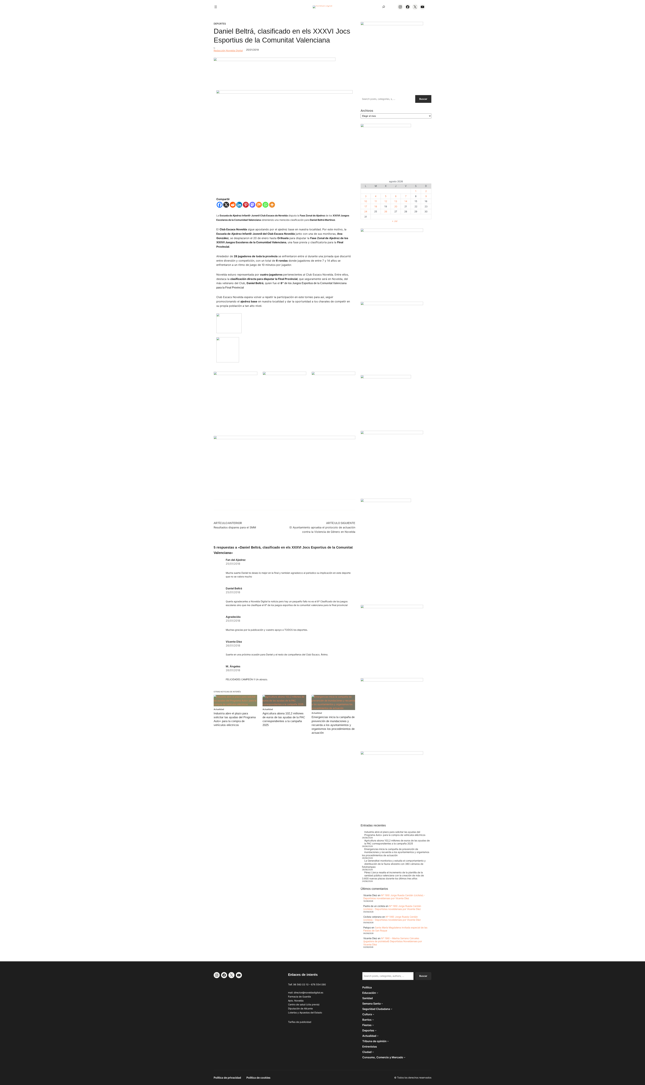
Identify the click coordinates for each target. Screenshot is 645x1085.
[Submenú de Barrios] (373, 1019)
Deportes (220, 23)
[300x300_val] (386, 377)
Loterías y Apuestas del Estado (305, 1012)
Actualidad (219, 709)
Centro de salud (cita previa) (303, 1004)
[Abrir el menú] (216, 7)
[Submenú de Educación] (377, 993)
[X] (226, 205)
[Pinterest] (246, 205)
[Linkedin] (239, 205)
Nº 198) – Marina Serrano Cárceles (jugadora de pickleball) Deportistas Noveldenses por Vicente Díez (392, 941)
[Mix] (259, 205)
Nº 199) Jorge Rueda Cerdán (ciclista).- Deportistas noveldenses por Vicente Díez (394, 897)
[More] (272, 205)
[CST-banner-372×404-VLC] (235, 374)
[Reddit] (233, 205)
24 (365, 211)
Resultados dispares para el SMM (235, 527)
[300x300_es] (284, 374)
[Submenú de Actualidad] (378, 1036)
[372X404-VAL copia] (333, 374)
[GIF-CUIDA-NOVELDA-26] (392, 753)
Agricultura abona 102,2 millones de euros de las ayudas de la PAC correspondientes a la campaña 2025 (397, 842)
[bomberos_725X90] (274, 60)
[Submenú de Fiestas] (373, 1025)
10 (365, 201)
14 (405, 201)
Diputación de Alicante (300, 1008)
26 (385, 211)
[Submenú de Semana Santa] (382, 1003)
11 (376, 201)
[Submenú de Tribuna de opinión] (388, 1041)
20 (395, 206)
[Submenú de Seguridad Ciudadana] (391, 1009)
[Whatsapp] (265, 205)
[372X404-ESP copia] (392, 230)
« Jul (394, 221)
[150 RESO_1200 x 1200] (386, 126)
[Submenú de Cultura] (373, 1014)
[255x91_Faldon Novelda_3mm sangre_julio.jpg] (284, 438)
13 (395, 201)
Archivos (367, 110)
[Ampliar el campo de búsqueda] (384, 7)
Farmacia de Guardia (299, 996)
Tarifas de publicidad (299, 1021)
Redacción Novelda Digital (228, 50)
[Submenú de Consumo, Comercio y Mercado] (404, 1057)
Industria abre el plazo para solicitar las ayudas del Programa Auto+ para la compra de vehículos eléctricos (394, 833)
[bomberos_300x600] (386, 501)
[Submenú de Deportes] (376, 1030)
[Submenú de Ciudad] (373, 1052)
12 (385, 201)
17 (365, 206)
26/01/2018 (233, 645)
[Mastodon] (252, 205)
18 (375, 206)
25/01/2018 (233, 563)
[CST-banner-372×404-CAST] (392, 24)
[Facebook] (220, 205)
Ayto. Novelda (296, 1000)
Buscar (423, 98)
